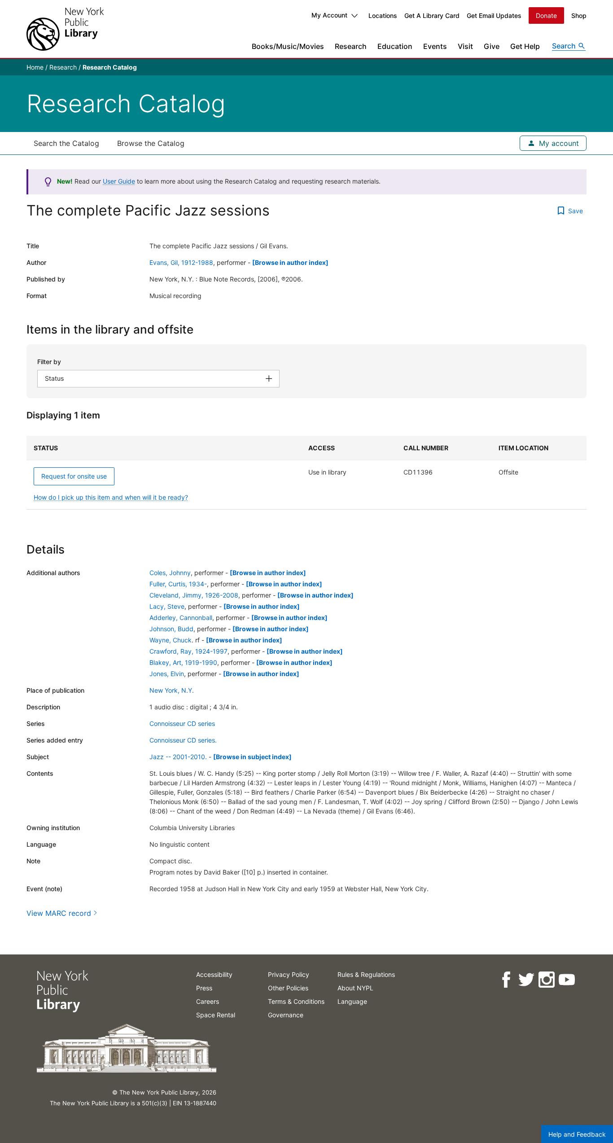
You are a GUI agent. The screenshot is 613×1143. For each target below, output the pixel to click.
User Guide (119, 181)
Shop (579, 15)
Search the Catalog (66, 143)
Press (204, 988)
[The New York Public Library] (65, 29)
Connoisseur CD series (182, 723)
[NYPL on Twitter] (525, 980)
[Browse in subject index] (252, 757)
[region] (306, 473)
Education (394, 46)
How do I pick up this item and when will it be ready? (111, 497)
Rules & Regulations (366, 974)
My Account (329, 15)
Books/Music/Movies (288, 46)
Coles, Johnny (170, 572)
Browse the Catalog (150, 143)
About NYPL (355, 988)
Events (435, 46)
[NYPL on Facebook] (505, 980)
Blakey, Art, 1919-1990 (183, 662)
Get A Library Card (432, 15)
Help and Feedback (577, 1134)
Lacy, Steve (166, 606)
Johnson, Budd (171, 629)
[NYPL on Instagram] (546, 980)
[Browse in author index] (290, 262)
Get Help (525, 46)
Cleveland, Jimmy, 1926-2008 (193, 595)
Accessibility (214, 974)
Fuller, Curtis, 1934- (178, 584)
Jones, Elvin (166, 673)
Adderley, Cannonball (180, 617)
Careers (207, 1001)
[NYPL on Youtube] (566, 980)
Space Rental (215, 1015)
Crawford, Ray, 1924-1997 (188, 651)
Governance (285, 1015)
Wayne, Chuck (170, 640)
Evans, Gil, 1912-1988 (181, 262)
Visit (465, 46)
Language (352, 1001)
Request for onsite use (74, 476)
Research (351, 46)
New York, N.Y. (171, 690)
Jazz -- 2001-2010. (178, 757)
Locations (382, 15)
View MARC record (58, 913)
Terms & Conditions (296, 1001)
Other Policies (288, 988)
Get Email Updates (494, 15)
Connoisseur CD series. (183, 740)
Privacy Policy (288, 974)
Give (491, 46)
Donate (546, 15)
